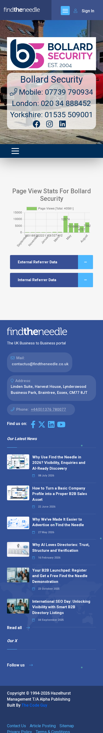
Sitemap (67, 725)
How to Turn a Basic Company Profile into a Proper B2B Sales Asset (59, 494)
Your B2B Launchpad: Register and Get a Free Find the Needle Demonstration (60, 576)
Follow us (16, 665)
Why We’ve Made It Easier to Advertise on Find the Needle (58, 522)
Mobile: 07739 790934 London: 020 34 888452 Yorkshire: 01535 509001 (51, 103)
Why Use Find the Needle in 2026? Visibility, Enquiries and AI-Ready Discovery (58, 463)
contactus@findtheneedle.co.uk (40, 364)
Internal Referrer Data (37, 280)
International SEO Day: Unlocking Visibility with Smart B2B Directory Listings (61, 607)
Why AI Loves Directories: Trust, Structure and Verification (61, 547)
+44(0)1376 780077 (48, 409)
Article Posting (43, 725)
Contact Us (16, 725)
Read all (15, 627)
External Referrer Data (37, 262)
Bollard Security (51, 79)
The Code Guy (34, 705)
